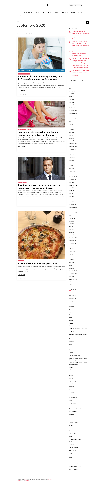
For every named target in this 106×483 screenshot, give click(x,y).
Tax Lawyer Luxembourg (75, 439)
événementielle (73, 370)
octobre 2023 (72, 182)
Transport (71, 444)
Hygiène (71, 378)
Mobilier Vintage (73, 397)
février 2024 (72, 171)
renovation (71, 414)
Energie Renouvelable (74, 355)
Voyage (71, 453)
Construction (72, 331)
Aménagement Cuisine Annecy (76, 301)
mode (70, 400)
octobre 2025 (72, 116)
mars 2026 (71, 102)
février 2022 (72, 232)
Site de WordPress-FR (74, 469)
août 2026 (71, 88)
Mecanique (71, 392)
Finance (71, 373)
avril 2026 (71, 99)
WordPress (27, 480)
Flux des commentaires (75, 466)
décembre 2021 (73, 237)
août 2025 (71, 121)
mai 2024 (71, 163)
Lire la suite (21, 90)
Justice (70, 389)
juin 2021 (71, 254)
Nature (73, 12)
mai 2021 (71, 257)
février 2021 (72, 265)
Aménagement (72, 298)
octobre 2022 (72, 210)
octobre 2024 (72, 149)
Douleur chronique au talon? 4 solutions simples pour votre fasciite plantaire (38, 134)
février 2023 (72, 199)
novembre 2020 (73, 273)
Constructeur (72, 326)
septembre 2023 (73, 185)
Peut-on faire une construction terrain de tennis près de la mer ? (79, 53)
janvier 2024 (72, 174)
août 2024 (71, 154)
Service (71, 428)
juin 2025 (71, 127)
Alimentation (28, 12)
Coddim (46, 5)
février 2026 (72, 105)
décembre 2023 (73, 177)
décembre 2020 (73, 271)
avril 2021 (71, 260)
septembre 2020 (73, 279)
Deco (44, 12)
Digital (37, 12)
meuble (71, 395)
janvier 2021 (72, 268)
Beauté (71, 312)
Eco (49, 12)
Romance (71, 417)
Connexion (71, 461)
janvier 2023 (72, 201)
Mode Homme (20, 182)
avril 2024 (71, 166)
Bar (70, 309)
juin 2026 (71, 94)
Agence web (72, 292)
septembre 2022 (73, 213)
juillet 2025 (72, 124)
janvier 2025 (72, 141)
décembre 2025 (73, 110)
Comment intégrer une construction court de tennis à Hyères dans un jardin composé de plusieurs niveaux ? (80, 35)
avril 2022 (71, 226)
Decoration (71, 341)
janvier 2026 (72, 107)
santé (70, 420)
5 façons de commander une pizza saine (37, 263)
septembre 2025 (73, 119)
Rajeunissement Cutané (75, 408)
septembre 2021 (73, 246)
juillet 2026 (72, 91)
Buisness (71, 320)
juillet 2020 (72, 284)
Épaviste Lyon (72, 367)
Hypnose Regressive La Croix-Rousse (78, 381)
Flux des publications (74, 463)
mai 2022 (71, 224)
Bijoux (70, 317)
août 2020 (71, 282)
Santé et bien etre (22, 129)
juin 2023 (71, 188)
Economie (56, 12)
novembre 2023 (73, 179)
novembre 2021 (73, 240)
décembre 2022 (73, 204)
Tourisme (71, 442)
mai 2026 (71, 96)
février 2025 (72, 138)
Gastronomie (72, 375)
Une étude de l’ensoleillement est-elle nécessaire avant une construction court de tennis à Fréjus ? (80, 73)
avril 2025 (71, 132)
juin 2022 (71, 221)
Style (80, 12)
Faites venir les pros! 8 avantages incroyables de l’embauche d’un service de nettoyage (40, 78)
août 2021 (71, 249)
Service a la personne (22, 73)
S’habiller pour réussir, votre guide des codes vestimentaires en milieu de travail (40, 186)
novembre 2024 (73, 146)
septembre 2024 (73, 152)
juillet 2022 (72, 218)
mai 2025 (71, 130)
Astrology (71, 306)
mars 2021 (71, 262)
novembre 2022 (73, 207)
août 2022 (71, 215)
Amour (70, 304)
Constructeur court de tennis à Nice (78, 328)
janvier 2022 (72, 235)
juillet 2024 (72, 157)
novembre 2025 (73, 113)
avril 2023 (71, 193)
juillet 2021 (72, 251)
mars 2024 (71, 168)
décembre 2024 (73, 143)
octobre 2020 (72, 276)
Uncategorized (72, 450)
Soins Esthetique (73, 433)
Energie (71, 352)
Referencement (73, 411)
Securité (71, 425)
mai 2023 (71, 190)
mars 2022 (71, 229)
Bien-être (71, 315)
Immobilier (65, 12)
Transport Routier (73, 447)
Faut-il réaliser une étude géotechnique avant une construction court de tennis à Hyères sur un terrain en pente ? (80, 45)
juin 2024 (71, 160)
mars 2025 (71, 135)
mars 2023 (71, 196)
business (71, 323)
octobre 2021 (72, 243)
